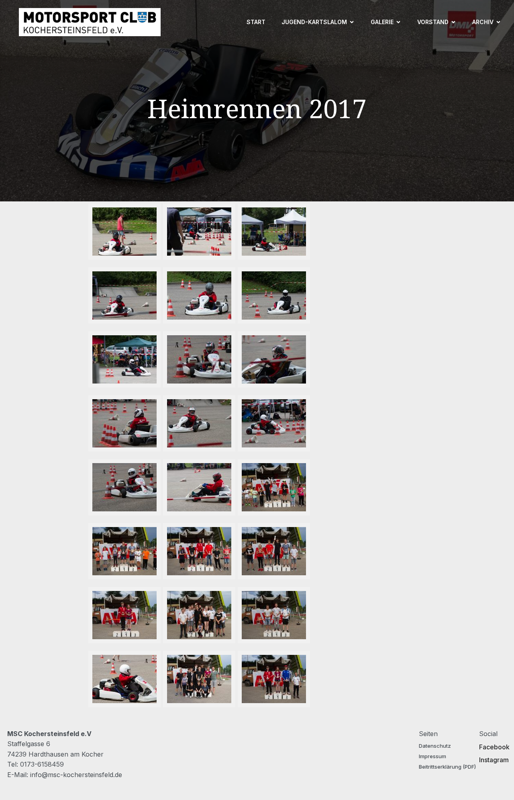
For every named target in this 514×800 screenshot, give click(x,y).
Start (256, 21)
